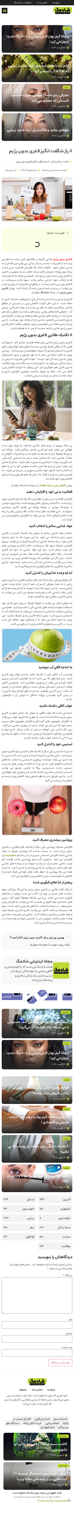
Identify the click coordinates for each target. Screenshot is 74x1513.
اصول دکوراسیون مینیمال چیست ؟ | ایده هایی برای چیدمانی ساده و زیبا (40, 1476)
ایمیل (69, 1333)
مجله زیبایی (52, 1423)
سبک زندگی (56, 162)
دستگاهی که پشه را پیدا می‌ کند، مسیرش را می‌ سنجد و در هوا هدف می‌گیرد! (38, 1024)
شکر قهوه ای (48, 1427)
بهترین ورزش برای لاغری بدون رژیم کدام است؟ (37, 937)
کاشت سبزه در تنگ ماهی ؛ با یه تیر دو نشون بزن (40, 1447)
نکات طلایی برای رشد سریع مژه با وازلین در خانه (38, 1178)
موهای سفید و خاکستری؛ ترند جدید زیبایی (38, 130)
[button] (4, 10)
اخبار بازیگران (42, 1419)
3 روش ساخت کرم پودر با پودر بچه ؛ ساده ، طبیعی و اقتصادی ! (38, 1120)
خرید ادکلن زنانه (32, 1423)
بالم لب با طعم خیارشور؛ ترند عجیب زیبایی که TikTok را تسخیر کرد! (38, 68)
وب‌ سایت (67, 1347)
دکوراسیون (63, 1465)
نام (70, 1319)
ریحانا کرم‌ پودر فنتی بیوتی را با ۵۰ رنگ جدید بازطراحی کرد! (38, 39)
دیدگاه (67, 1275)
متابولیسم (10, 855)
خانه (66, 162)
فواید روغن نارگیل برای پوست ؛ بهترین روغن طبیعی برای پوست (41, 1090)
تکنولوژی (65, 1012)
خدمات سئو (60, 1419)
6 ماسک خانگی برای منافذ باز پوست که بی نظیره (38, 1149)
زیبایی (67, 28)
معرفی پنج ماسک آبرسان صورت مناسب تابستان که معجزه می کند (40, 98)
